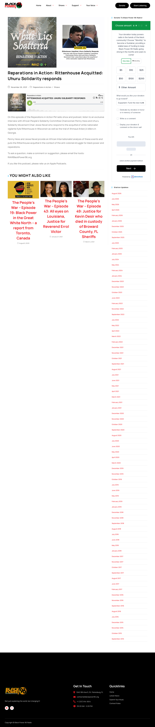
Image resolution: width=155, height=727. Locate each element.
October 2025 (117, 232)
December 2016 (117, 595)
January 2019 (116, 507)
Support (75, 5)
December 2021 (117, 347)
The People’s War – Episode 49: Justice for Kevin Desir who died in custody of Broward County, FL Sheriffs (89, 218)
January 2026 (117, 221)
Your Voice (90, 5)
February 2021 (117, 402)
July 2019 (115, 485)
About (48, 5)
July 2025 (115, 243)
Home (38, 5)
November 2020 (118, 419)
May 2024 (115, 265)
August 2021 (116, 369)
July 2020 (115, 441)
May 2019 (115, 496)
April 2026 (115, 210)
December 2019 (117, 468)
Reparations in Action (42, 87)
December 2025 (118, 226)
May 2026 (115, 204)
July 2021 (115, 375)
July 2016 (115, 617)
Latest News (114, 696)
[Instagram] (12, 708)
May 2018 (115, 545)
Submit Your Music (116, 699)
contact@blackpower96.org (88, 697)
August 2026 (116, 193)
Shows (57, 87)
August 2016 (116, 611)
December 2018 (117, 512)
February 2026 (117, 215)
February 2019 (117, 501)
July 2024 (115, 259)
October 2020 (117, 424)
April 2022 (115, 331)
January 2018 (116, 551)
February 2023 (117, 303)
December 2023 (118, 281)
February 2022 (117, 342)
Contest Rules (114, 703)
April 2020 (115, 457)
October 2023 (117, 292)
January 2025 (117, 254)
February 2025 (117, 248)
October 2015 (117, 633)
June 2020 (116, 446)
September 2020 (118, 430)
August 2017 (116, 578)
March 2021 (116, 397)
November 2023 (118, 287)
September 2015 (118, 639)
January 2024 (117, 276)
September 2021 (118, 364)
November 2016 (117, 600)
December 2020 (118, 413)
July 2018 (115, 534)
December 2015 (117, 622)
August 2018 (116, 529)
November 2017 (117, 562)
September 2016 (118, 606)
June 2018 (115, 540)
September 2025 (118, 237)
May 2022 (115, 325)
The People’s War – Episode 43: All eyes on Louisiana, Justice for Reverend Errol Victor (56, 216)
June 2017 (115, 584)
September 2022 (118, 314)
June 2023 (116, 298)
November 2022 (118, 309)
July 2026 (115, 199)
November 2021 (117, 353)
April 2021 (115, 391)
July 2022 (115, 320)
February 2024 (117, 270)
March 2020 (116, 463)
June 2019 (115, 490)
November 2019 (117, 474)
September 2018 (118, 523)
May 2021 (115, 386)
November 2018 (117, 518)
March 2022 (116, 336)
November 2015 (117, 628)
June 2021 (115, 380)
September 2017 (118, 573)
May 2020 (115, 452)
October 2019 (117, 479)
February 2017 (117, 589)
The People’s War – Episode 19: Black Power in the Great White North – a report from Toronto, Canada (23, 220)
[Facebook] (7, 708)
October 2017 (117, 567)
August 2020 (116, 435)
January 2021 (116, 408)
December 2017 (117, 556)
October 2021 (117, 358)
